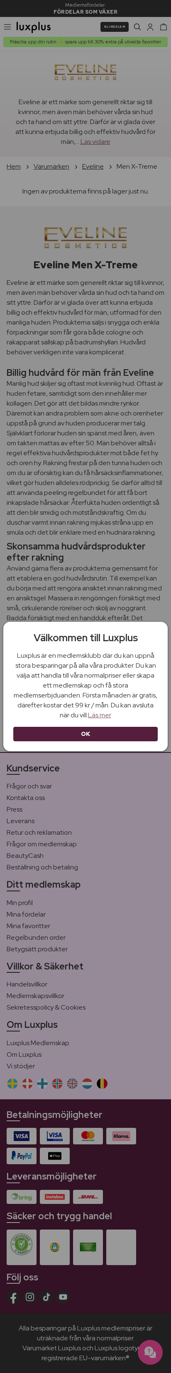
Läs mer (99, 715)
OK (85, 734)
